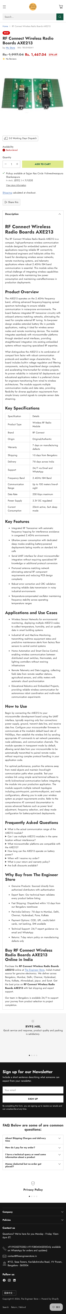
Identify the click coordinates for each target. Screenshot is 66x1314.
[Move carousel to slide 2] (31, 1055)
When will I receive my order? (23, 858)
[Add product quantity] (17, 164)
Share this (13, 202)
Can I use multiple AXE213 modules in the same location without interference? (31, 838)
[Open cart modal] (61, 7)
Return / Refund (18, 1307)
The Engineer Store (34, 970)
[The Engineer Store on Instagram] (9, 1280)
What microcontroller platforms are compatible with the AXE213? (32, 845)
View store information (16, 185)
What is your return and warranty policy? (29, 862)
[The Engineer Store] (33, 7)
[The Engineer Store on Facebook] (4, 1280)
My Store (10, 47)
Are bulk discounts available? (23, 865)
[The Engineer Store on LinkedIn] (14, 1280)
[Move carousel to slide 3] (34, 1055)
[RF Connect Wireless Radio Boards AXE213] (33, 97)
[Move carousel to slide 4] (36, 1055)
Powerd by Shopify (50, 1298)
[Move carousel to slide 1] (29, 1055)
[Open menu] (4, 7)
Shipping (7, 192)
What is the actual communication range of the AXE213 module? (30, 831)
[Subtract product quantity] (5, 164)
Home (5, 26)
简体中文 (8, 1293)
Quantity (7, 157)
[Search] (59, 16)
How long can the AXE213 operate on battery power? (30, 853)
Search (6, 1307)
